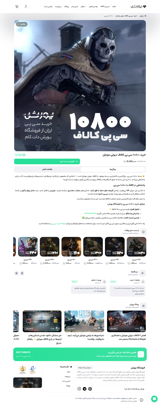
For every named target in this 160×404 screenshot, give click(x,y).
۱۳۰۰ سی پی (93, 259)
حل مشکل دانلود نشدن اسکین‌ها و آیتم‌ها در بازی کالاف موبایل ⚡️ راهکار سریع (44, 339)
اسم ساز (75, 6)
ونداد (137, 328)
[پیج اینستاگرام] (79, 388)
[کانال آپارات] (90, 388)
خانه (114, 6)
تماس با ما (48, 6)
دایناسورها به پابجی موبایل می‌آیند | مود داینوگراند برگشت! (85, 337)
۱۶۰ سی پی (71, 259)
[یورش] (138, 6)
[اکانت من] (26, 6)
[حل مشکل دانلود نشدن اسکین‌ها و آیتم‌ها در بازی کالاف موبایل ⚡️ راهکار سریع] (42, 321)
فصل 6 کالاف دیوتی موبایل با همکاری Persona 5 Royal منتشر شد (128, 337)
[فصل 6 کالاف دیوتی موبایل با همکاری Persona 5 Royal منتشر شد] (126, 321)
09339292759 (90, 213)
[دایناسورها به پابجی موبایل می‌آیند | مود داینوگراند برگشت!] (84, 321)
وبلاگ (66, 6)
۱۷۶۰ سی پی (49, 259)
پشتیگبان (124, 401)
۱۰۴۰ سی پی (136, 259)
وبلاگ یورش (27, 383)
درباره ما (58, 6)
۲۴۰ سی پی (28, 259)
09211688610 (23, 352)
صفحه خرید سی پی (58, 223)
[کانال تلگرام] (84, 388)
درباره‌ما (67, 376)
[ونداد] (142, 328)
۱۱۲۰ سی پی (115, 259)
